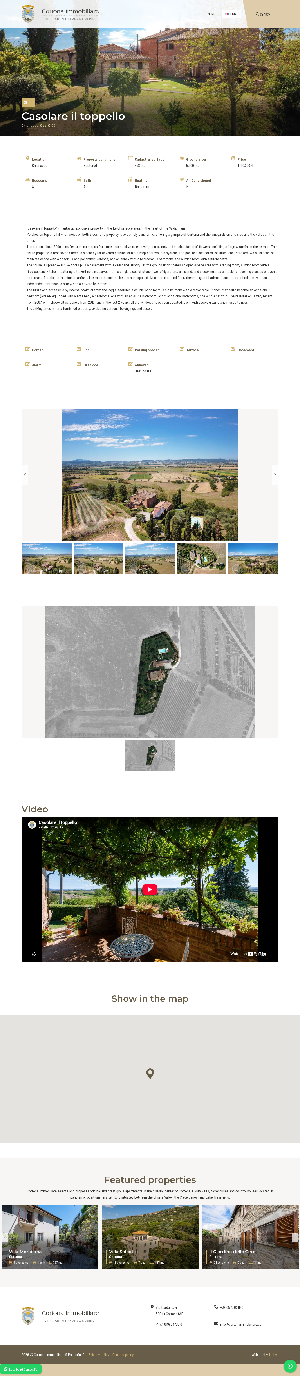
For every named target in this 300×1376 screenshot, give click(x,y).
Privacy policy (99, 1354)
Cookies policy (123, 1354)
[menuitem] (231, 14)
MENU (211, 14)
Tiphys (273, 1354)
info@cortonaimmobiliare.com (242, 1324)
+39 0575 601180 (231, 1307)
